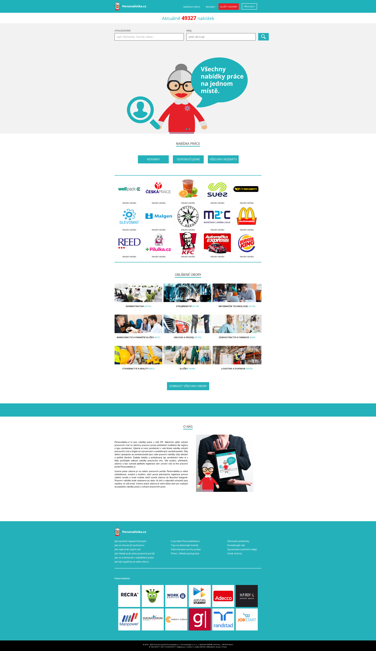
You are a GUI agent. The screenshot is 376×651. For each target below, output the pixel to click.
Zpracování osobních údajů (242, 549)
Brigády (210, 6)
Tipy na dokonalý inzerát (184, 545)
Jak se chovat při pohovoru (129, 545)
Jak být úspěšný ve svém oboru (132, 561)
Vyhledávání (123, 30)
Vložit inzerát (228, 6)
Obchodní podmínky (238, 541)
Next (257, 95)
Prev (118, 95)
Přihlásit (249, 6)
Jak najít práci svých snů (128, 549)
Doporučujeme (188, 159)
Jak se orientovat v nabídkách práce (134, 557)
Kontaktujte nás (236, 545)
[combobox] (221, 36)
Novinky (153, 159)
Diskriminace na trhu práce (186, 549)
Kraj (189, 30)
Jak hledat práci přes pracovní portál (135, 553)
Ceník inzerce (234, 553)
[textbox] (221, 37)
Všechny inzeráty (223, 159)
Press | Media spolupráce (185, 553)
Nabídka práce (191, 6)
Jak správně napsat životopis (130, 541)
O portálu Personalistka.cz (185, 541)
